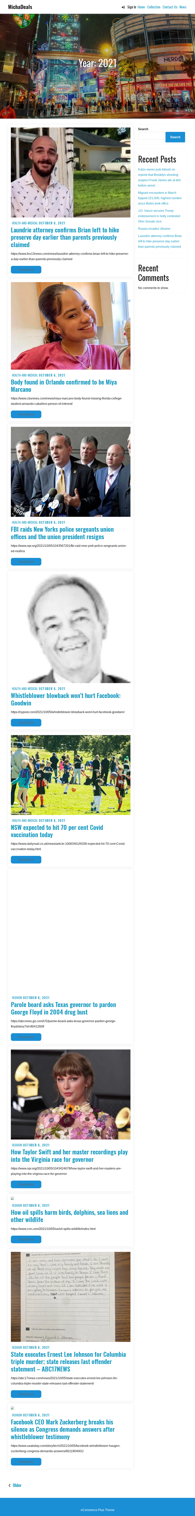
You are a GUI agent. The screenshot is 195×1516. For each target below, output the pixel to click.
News (183, 6)
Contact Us (170, 6)
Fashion (17, 997)
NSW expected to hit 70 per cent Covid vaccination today (57, 831)
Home (141, 6)
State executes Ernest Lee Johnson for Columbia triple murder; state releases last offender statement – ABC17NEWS (68, 1361)
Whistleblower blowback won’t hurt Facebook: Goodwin (66, 699)
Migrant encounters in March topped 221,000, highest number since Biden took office (160, 198)
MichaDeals (20, 7)
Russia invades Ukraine (154, 228)
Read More (29, 269)
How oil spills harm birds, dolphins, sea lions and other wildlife (69, 1216)
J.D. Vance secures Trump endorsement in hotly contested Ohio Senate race (159, 216)
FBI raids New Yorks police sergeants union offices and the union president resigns (62, 532)
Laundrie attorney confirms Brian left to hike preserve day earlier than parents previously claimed (65, 237)
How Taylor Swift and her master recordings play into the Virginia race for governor (69, 1155)
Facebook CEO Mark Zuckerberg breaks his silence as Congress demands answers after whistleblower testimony (63, 1429)
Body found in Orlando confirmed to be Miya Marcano (64, 385)
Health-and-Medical (25, 223)
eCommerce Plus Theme (97, 1510)
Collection (153, 6)
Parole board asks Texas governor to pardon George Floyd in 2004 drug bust (63, 1008)
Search (143, 129)
